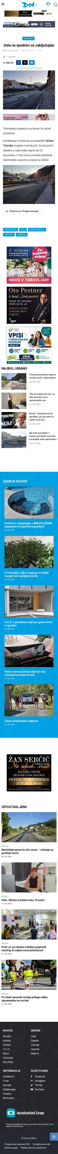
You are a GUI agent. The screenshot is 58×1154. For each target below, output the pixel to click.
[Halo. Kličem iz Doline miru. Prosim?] (29, 883)
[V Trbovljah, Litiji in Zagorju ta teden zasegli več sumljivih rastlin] (29, 558)
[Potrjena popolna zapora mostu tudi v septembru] (13, 381)
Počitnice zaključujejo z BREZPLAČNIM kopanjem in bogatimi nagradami (28, 525)
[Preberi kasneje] (54, 1137)
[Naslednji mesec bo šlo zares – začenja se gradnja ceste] (29, 835)
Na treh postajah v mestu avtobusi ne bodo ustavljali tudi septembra (43, 436)
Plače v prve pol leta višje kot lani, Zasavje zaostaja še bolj (25, 673)
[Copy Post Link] (25, 62)
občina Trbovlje (37, 230)
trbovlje (9, 235)
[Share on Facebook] (18, 62)
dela (23, 230)
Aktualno (28, 39)
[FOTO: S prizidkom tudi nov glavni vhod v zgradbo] (29, 607)
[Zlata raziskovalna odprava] (29, 705)
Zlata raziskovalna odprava (21, 720)
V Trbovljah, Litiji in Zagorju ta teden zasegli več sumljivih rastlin (26, 574)
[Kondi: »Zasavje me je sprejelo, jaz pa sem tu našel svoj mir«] (13, 420)
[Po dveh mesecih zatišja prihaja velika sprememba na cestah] (29, 982)
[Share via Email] (32, 62)
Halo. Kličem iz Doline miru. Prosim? (23, 900)
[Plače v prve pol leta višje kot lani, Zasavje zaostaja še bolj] (29, 657)
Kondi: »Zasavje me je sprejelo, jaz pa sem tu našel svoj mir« (41, 416)
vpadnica (22, 235)
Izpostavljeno (14, 807)
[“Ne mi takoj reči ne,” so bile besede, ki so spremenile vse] (13, 401)
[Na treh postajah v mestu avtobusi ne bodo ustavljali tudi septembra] (13, 440)
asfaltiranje (10, 230)
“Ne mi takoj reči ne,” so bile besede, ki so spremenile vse (42, 397)
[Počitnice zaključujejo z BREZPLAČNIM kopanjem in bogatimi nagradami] (29, 508)
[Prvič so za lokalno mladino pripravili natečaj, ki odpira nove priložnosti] (29, 932)
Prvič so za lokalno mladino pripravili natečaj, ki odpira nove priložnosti (23, 948)
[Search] (55, 5)
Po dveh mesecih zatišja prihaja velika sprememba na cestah (24, 999)
